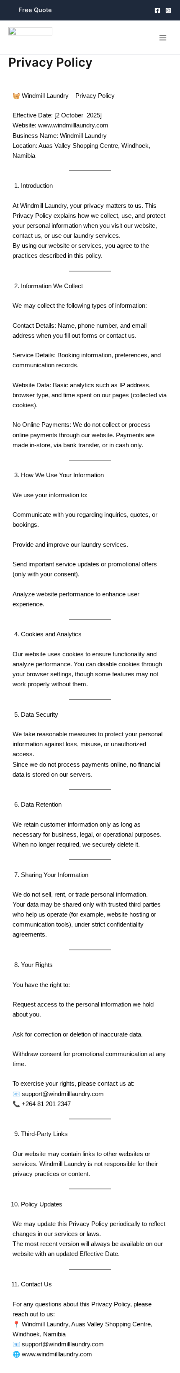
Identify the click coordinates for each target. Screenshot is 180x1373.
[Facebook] (157, 10)
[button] (35, 10)
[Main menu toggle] (163, 38)
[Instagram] (168, 10)
